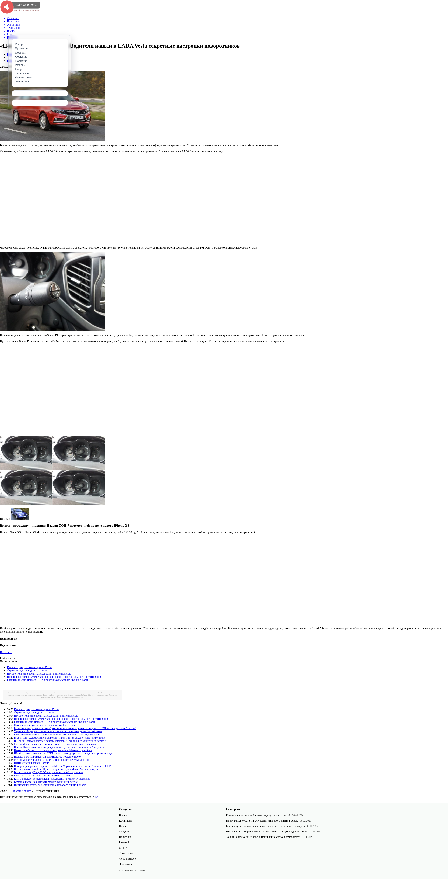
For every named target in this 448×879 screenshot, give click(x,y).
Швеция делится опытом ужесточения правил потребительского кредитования (54, 676)
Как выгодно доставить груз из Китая (29, 667)
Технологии (126, 853)
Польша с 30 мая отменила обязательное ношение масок (47, 756)
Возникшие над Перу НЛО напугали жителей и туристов (48, 772)
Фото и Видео (127, 858)
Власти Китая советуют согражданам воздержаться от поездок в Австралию (59, 747)
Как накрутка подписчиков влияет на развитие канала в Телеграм (265, 826)
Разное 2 (124, 842)
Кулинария (125, 820)
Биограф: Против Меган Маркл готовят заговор (42, 775)
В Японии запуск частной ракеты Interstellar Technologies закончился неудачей (60, 740)
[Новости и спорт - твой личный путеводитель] (20, 13)
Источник (6, 652)
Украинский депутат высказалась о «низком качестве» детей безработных (58, 731)
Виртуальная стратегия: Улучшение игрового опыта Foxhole (79, 693)
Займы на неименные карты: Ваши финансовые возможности (79, 696)
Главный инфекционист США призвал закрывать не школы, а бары (47, 679)
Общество (125, 831)
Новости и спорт (20, 790)
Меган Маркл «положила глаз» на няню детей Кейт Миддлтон (51, 759)
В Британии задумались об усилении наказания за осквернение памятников (59, 737)
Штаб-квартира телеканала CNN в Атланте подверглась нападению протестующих (64, 753)
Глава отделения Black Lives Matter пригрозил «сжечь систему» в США (56, 734)
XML (98, 796)
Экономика (125, 864)
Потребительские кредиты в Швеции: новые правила (39, 673)
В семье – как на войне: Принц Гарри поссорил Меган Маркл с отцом (56, 769)
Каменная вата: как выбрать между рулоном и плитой (30, 693)
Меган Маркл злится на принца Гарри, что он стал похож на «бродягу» (56, 743)
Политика (125, 836)
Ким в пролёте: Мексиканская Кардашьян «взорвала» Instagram (52, 778)
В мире (123, 815)
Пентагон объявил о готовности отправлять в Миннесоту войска (53, 750)
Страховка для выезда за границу (27, 670)
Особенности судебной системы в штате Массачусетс (46, 725)
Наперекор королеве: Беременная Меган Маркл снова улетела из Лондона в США (63, 766)
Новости (124, 826)
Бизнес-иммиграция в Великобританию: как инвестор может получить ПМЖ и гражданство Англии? (75, 728)
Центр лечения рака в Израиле (32, 762)
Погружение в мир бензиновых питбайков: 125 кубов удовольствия (79, 695)
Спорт (123, 847)
